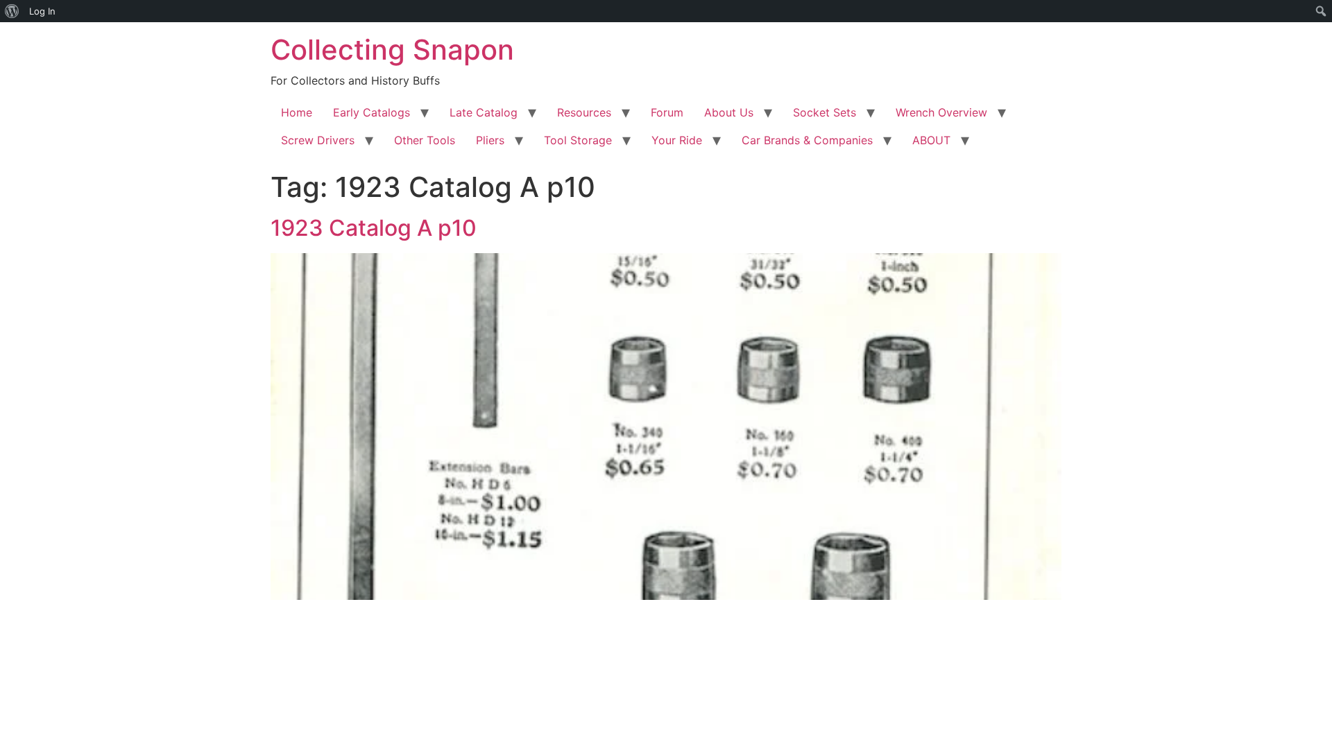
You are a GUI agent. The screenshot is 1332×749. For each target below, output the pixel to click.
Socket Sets (824, 112)
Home (296, 112)
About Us (728, 112)
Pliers (490, 140)
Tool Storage (578, 140)
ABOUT (931, 140)
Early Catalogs (371, 112)
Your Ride (676, 140)
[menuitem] (12, 11)
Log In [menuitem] (42, 11)
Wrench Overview (941, 112)
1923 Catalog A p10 (374, 227)
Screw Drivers (318, 140)
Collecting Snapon (392, 50)
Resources (584, 112)
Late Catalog (484, 112)
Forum (667, 112)
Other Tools (424, 140)
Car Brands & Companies (807, 140)
